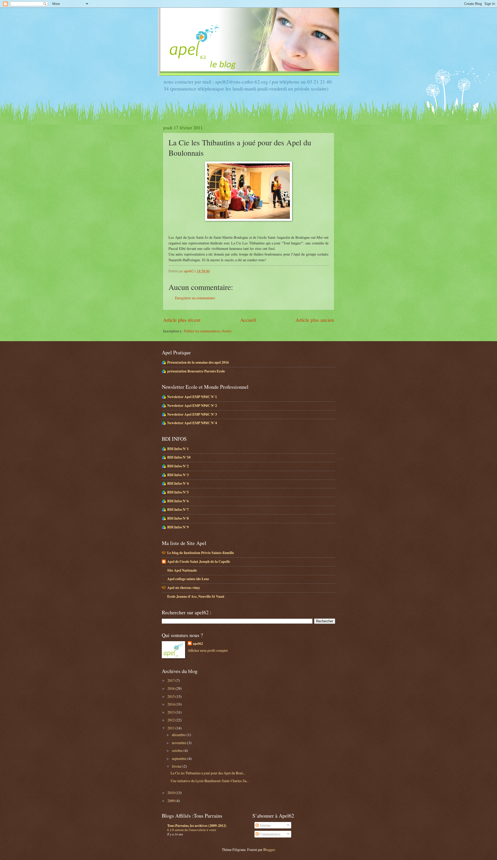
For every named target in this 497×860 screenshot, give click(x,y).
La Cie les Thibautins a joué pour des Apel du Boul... (208, 773)
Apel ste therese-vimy (183, 587)
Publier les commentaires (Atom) (208, 330)
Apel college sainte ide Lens (188, 578)
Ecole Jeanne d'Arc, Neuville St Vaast (195, 596)
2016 (171, 688)
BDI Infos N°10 (179, 457)
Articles (265, 825)
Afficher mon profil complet (208, 650)
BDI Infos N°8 (178, 518)
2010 (171, 792)
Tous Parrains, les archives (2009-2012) (196, 825)
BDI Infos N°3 (178, 474)
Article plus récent (181, 320)
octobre (178, 750)
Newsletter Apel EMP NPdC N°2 (192, 405)
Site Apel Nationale (182, 570)
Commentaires (269, 834)
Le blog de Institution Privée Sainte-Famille (200, 552)
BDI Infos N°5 (178, 492)
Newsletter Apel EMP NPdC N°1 (192, 396)
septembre (179, 758)
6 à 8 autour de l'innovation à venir (191, 829)
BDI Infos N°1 (178, 448)
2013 (171, 712)
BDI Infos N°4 (178, 483)
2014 (171, 704)
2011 (171, 728)
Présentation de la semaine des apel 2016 (198, 362)
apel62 (198, 643)
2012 (171, 719)
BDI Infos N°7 (178, 509)
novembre (179, 742)
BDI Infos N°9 (178, 527)
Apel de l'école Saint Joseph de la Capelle (198, 561)
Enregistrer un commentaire (195, 297)
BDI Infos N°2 (178, 466)
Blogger (269, 849)
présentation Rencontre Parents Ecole (196, 371)
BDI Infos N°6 (178, 501)
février (177, 766)
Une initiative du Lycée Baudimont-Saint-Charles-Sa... (210, 780)
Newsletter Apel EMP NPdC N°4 (192, 422)
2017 (171, 680)
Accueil (248, 320)
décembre (179, 734)
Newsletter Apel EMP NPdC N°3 (192, 414)
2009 (171, 800)
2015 (171, 696)
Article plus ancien (315, 320)
